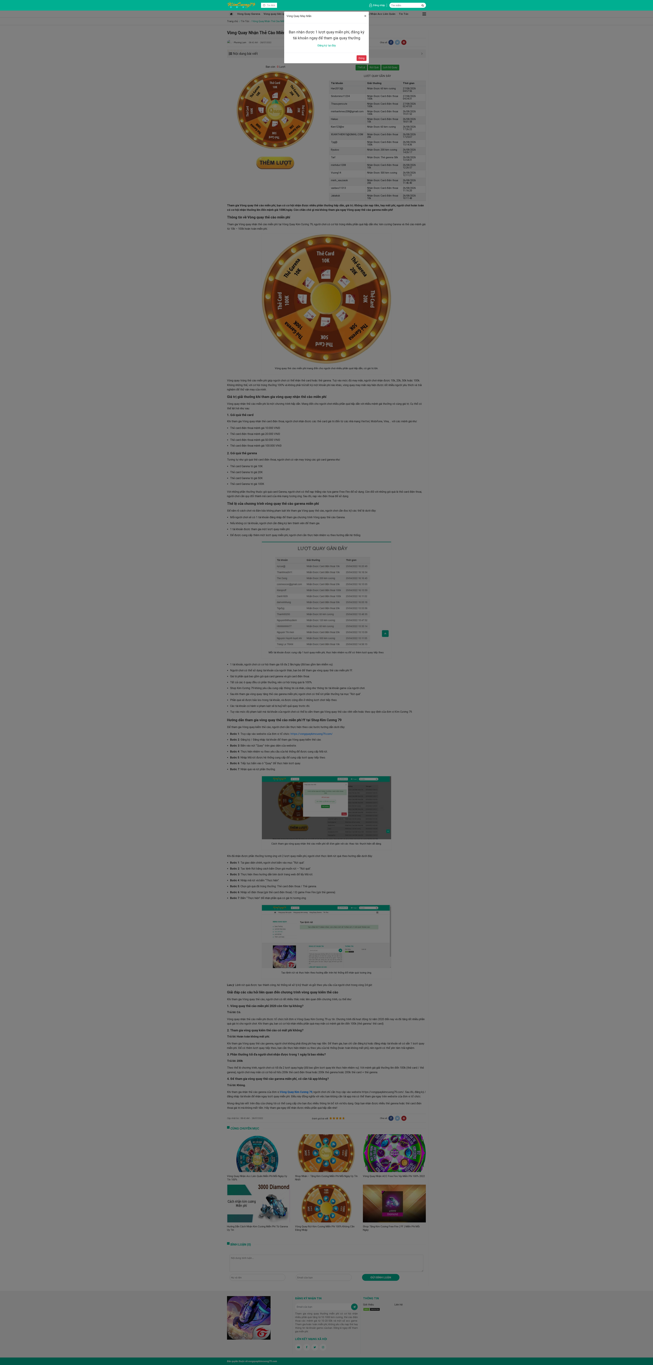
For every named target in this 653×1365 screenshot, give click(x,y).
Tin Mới (270, 5)
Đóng (362, 58)
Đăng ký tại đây (326, 45)
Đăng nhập (379, 5)
